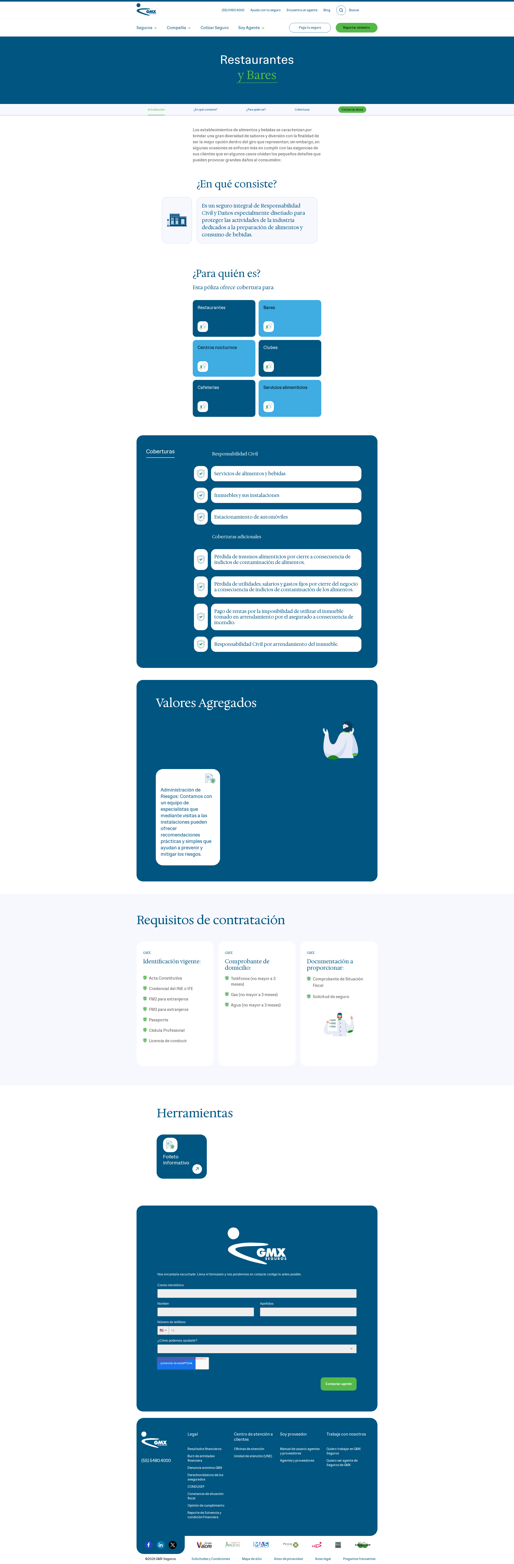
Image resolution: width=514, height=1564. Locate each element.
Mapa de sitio (252, 1559)
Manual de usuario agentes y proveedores (300, 1451)
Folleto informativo (176, 1160)
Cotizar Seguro (215, 27)
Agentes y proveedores (297, 1460)
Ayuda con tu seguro (265, 10)
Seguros (144, 27)
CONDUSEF (196, 1487)
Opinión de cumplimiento (206, 1505)
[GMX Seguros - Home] (146, 9)
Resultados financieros (204, 1449)
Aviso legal (323, 1559)
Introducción (156, 109)
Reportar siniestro (356, 27)
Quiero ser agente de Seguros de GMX (342, 1462)
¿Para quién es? (256, 109)
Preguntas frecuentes (359, 1559)
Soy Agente (249, 27)
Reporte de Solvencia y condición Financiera (204, 1515)
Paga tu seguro (310, 27)
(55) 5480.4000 (233, 10)
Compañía (176, 27)
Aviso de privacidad (288, 1559)
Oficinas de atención (249, 1449)
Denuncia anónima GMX (205, 1468)
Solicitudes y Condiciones (211, 1559)
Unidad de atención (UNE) (253, 1456)
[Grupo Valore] (233, 1545)
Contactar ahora (352, 109)
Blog (326, 10)
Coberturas (302, 109)
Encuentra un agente (302, 10)
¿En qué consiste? (205, 109)
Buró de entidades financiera (201, 1458)
